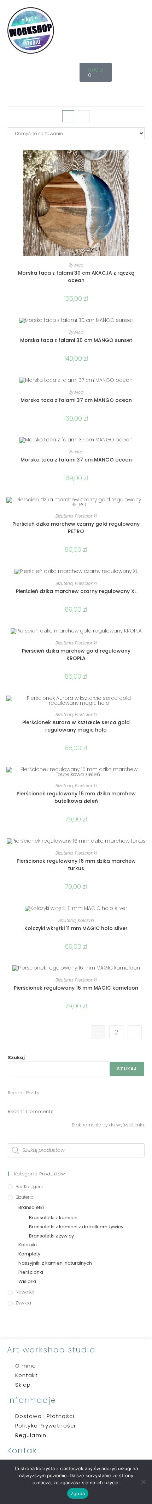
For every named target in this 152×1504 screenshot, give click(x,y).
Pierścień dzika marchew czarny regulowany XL (76, 591)
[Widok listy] (84, 116)
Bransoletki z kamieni (53, 1217)
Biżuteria (64, 516)
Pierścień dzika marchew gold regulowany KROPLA (76, 654)
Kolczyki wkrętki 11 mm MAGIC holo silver (76, 928)
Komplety (29, 1254)
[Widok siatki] (68, 116)
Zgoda (78, 1493)
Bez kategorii (29, 1186)
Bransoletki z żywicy (51, 1236)
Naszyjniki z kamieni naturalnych (55, 1263)
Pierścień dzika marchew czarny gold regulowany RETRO (76, 527)
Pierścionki (86, 516)
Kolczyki (86, 920)
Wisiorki (27, 1281)
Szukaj (16, 1057)
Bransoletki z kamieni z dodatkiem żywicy (76, 1226)
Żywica (76, 265)
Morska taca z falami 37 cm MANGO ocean (76, 400)
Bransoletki (31, 1207)
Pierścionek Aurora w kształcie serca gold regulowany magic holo (76, 726)
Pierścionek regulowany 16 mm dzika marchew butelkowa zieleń (76, 797)
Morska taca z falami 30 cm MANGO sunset (76, 340)
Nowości (25, 1292)
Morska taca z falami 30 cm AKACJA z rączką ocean (76, 276)
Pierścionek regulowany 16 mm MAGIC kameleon (76, 987)
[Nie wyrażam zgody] (143, 1481)
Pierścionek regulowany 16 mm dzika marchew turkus (76, 864)
